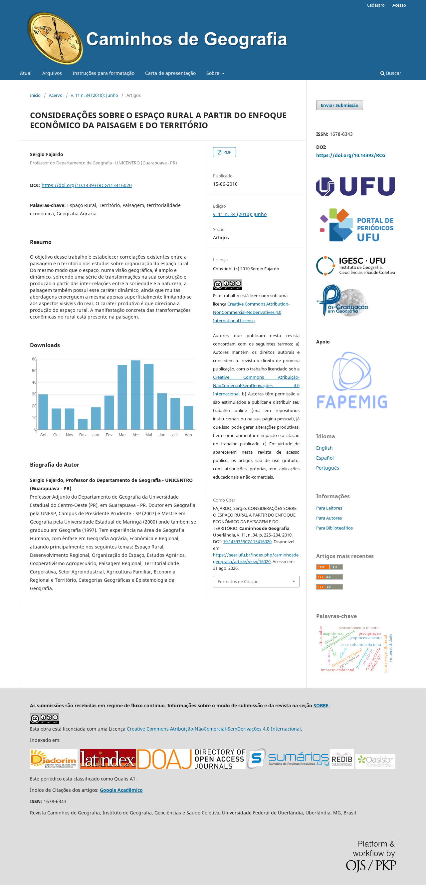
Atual (26, 73)
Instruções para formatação (103, 73)
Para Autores (329, 518)
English (324, 448)
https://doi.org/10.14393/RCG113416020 (87, 185)
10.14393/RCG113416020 (247, 542)
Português (327, 468)
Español (325, 458)
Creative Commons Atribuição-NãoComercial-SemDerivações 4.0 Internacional (256, 385)
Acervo (56, 95)
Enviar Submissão (339, 105)
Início (35, 95)
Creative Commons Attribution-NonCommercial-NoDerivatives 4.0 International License (251, 312)
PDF (226, 152)
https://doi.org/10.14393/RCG (350, 155)
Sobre (213, 73)
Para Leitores (329, 508)
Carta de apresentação (170, 73)
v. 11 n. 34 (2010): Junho (94, 95)
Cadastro (376, 5)
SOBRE (321, 705)
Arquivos (52, 73)
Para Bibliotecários (334, 528)
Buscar (393, 73)
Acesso (399, 5)
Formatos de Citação (238, 581)
